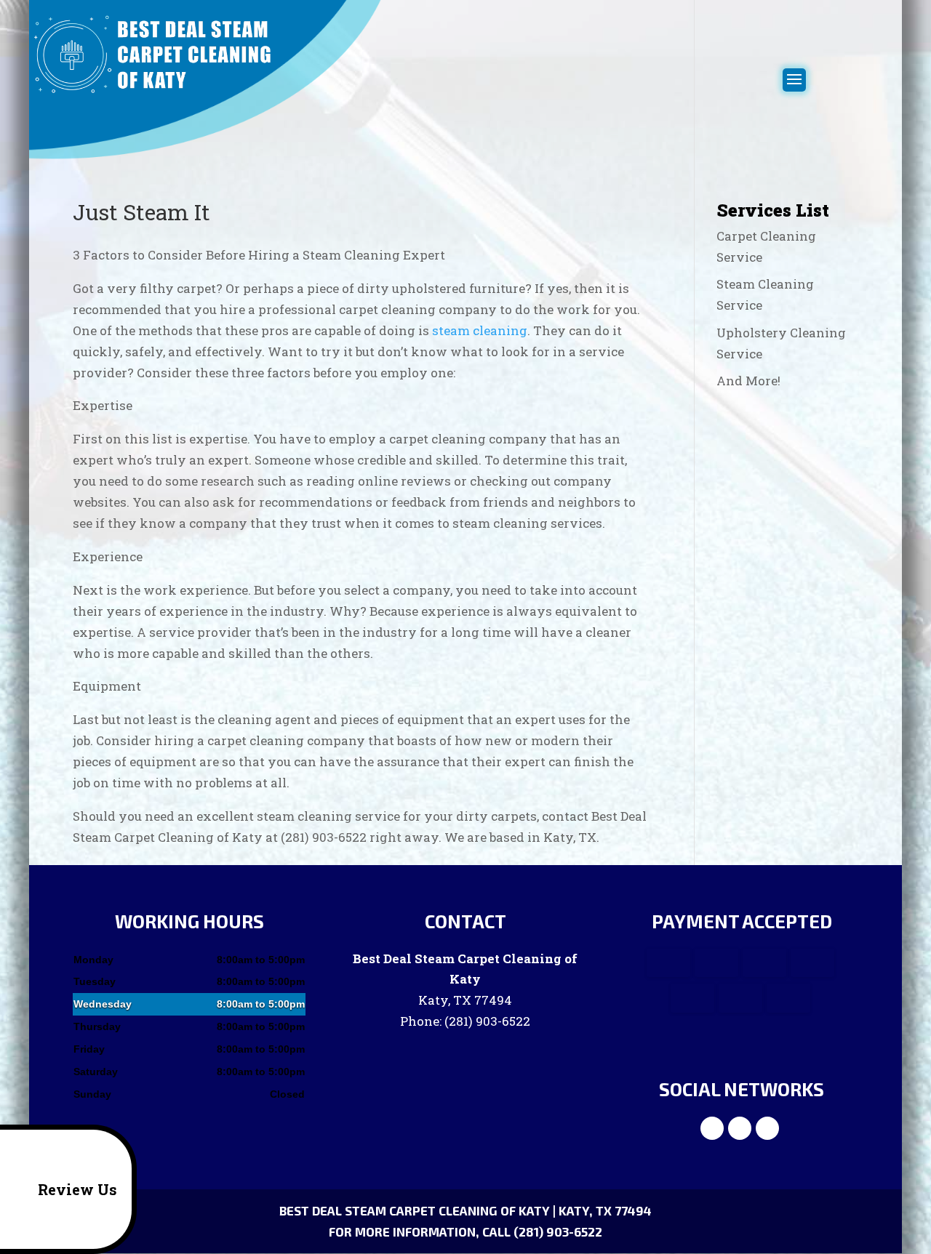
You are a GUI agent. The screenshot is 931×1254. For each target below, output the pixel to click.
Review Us (77, 1189)
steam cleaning (479, 330)
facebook (712, 1128)
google (739, 1128)
